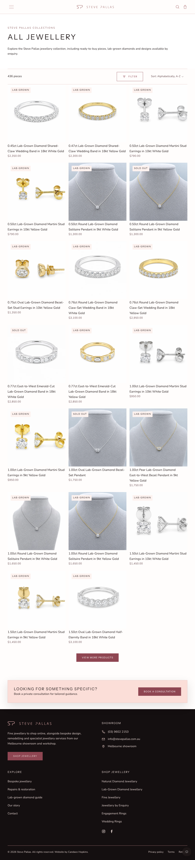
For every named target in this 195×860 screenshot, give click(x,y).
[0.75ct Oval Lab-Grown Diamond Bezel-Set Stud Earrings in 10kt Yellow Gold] (37, 270)
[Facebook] (111, 831)
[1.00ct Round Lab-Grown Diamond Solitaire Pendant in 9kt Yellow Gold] (97, 521)
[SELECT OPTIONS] (60, 136)
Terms (171, 852)
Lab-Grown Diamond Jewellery (122, 789)
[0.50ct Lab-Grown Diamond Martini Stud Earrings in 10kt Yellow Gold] (37, 192)
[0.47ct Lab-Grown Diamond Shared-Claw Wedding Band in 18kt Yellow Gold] (97, 113)
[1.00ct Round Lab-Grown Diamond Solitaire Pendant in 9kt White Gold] (37, 521)
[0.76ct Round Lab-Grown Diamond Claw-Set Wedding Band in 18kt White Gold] (97, 270)
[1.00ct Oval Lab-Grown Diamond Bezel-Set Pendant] (97, 437)
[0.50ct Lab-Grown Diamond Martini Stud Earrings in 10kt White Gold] (158, 113)
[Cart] (185, 7)
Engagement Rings (114, 814)
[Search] (177, 7)
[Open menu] (11, 7)
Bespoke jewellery (20, 781)
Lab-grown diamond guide (25, 797)
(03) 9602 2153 (118, 732)
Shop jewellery (25, 756)
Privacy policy (156, 852)
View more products (97, 657)
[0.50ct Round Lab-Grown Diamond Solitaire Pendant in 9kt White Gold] (97, 192)
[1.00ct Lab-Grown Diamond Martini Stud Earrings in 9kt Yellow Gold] (37, 437)
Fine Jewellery (111, 797)
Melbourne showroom (122, 746)
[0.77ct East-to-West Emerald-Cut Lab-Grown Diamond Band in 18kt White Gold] (37, 354)
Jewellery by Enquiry (115, 805)
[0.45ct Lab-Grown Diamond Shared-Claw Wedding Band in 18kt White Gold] (37, 113)
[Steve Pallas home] (95, 7)
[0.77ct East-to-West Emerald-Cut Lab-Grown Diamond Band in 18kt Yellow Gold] (97, 354)
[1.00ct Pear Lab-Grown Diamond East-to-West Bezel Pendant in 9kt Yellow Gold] (158, 437)
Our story (14, 805)
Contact (13, 814)
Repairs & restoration (21, 789)
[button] (167, 76)
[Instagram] (103, 831)
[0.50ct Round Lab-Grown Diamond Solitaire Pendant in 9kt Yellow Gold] (158, 192)
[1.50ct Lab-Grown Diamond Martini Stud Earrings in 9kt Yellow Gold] (37, 600)
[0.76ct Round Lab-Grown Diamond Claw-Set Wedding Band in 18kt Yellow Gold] (158, 270)
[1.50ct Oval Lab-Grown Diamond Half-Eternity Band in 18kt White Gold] (97, 600)
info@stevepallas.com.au (124, 739)
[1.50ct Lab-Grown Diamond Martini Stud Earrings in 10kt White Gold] (158, 521)
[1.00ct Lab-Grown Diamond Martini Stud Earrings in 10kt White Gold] (158, 354)
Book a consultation (160, 691)
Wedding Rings (112, 822)
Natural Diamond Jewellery (119, 781)
